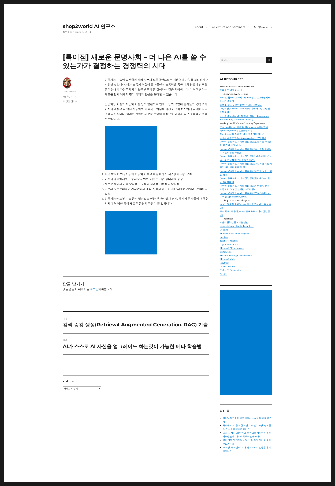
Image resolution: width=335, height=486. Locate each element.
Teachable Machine (229, 240)
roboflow (224, 237)
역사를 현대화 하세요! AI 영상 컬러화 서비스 (242, 134)
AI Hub (223, 273)
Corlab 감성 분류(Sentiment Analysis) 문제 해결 (243, 137)
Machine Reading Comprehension (236, 255)
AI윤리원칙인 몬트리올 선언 (234, 222)
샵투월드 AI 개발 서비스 (232, 90)
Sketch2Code (226, 251)
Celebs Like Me (227, 266)
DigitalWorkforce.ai (229, 244)
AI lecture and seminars (228, 27)
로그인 (94, 289)
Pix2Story (224, 262)
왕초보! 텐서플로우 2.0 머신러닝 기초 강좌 (241, 104)
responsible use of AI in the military (237, 226)
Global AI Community (230, 270)
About (199, 27)
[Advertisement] (131, 148)
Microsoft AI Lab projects (232, 248)
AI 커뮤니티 (261, 27)
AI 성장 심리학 (70, 101)
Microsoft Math (227, 259)
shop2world (69, 91)
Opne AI (224, 229)
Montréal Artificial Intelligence (234, 233)
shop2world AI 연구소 (89, 26)
